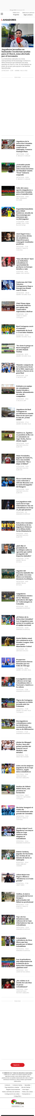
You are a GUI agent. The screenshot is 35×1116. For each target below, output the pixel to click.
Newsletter (27, 1085)
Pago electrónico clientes (12, 1087)
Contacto (7, 1085)
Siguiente (16, 1065)
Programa (16, 14)
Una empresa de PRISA (17, 1101)
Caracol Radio (9, 14)
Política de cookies (27, 1092)
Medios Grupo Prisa (17, 1106)
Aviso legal (25, 1089)
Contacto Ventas (17, 1085)
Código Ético (17, 1096)
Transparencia (26, 1094)
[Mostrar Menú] (2, 14)
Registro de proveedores (13, 1089)
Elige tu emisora (28, 14)
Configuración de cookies (12, 1094)
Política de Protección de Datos (11, 1092)
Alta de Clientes (25, 1087)
